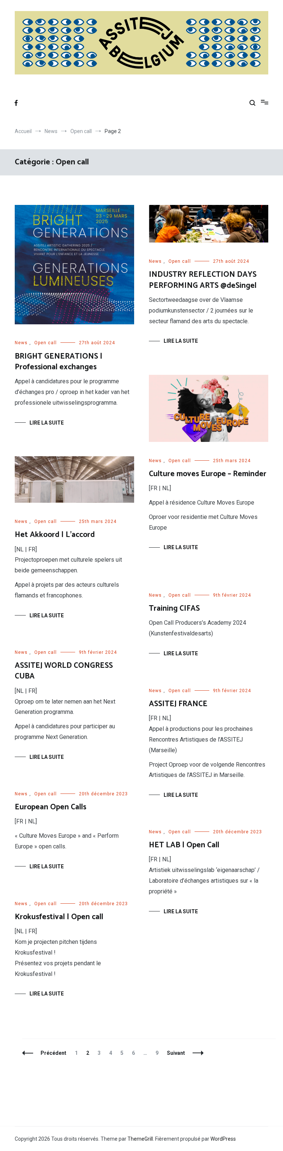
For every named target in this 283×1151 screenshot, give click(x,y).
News (21, 342)
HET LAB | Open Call (184, 845)
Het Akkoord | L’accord (55, 535)
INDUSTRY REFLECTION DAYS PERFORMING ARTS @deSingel (202, 280)
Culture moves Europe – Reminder (207, 474)
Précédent (53, 1053)
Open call (45, 342)
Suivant (176, 1053)
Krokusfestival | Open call (59, 917)
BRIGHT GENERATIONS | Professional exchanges (58, 361)
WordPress (223, 1139)
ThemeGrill (140, 1139)
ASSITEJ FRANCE (178, 704)
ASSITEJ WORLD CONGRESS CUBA (64, 671)
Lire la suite (46, 423)
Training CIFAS (174, 608)
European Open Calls (50, 807)
